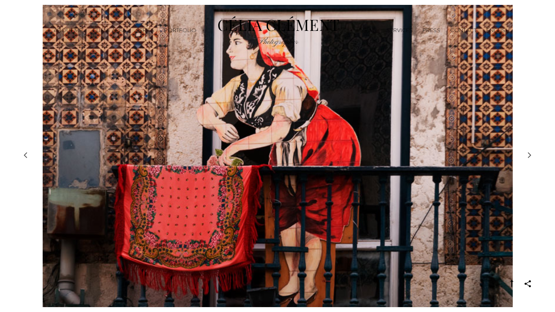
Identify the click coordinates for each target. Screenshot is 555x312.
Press (431, 30)
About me (68, 30)
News (368, 30)
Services (399, 30)
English (497, 30)
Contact (463, 30)
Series (145, 30)
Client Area (109, 30)
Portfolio (180, 30)
